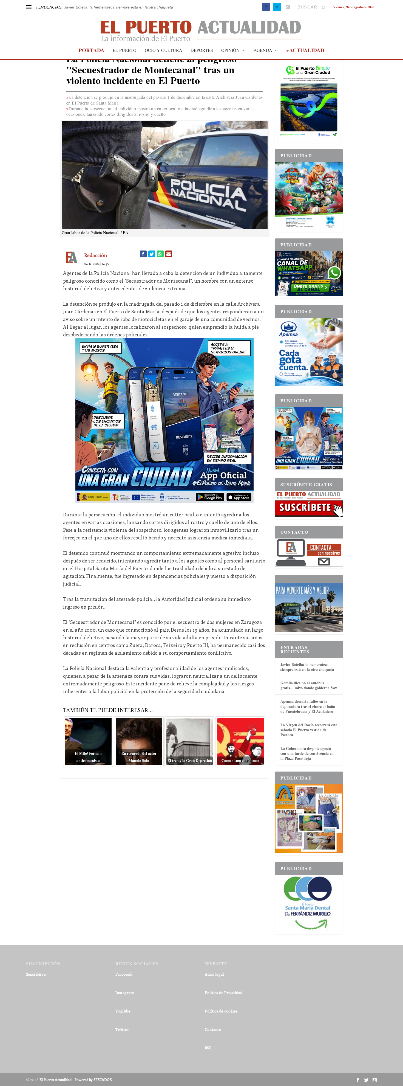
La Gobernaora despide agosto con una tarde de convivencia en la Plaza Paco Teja (307, 753)
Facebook (123, 974)
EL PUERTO (125, 50)
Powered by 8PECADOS (93, 1079)
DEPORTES (202, 50)
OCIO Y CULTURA (163, 50)
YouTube (122, 1011)
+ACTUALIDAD (305, 51)
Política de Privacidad (223, 992)
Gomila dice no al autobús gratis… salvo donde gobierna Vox (308, 685)
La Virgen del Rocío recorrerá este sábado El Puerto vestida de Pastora (308, 730)
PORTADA (91, 51)
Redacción (95, 255)
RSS (208, 1047)
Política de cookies (221, 1011)
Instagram (124, 992)
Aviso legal (214, 974)
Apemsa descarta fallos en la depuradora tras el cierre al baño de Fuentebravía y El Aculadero (307, 706)
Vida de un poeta (79, 7)
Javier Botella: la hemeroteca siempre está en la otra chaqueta (307, 667)
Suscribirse (36, 974)
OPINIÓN (230, 50)
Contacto (213, 1029)
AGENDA (263, 50)
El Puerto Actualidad (55, 1079)
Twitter (122, 1029)
